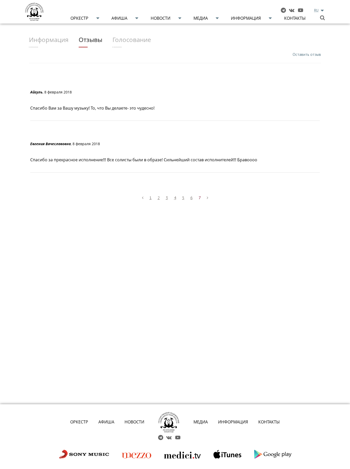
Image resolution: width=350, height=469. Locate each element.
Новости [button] (160, 18)
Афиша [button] (119, 18)
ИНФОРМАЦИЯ (233, 422)
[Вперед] (207, 197)
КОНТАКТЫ (269, 422)
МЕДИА (200, 422)
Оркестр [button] (79, 18)
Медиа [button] (200, 18)
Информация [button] (246, 18)
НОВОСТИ (134, 422)
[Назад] (143, 197)
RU (316, 10)
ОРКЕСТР (79, 422)
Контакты (295, 18)
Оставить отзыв (307, 54)
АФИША (106, 422)
